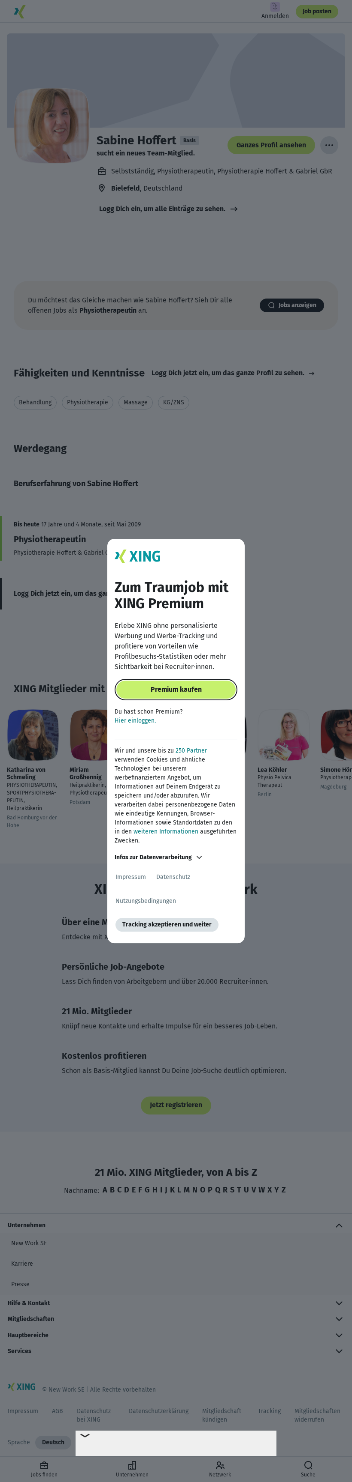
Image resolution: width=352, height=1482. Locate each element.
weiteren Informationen (166, 831)
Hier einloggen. (135, 720)
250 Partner (191, 750)
